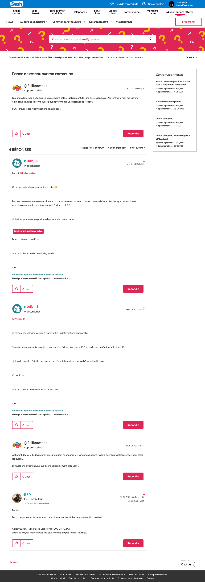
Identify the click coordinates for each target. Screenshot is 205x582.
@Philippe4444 (28, 173)
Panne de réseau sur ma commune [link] (125, 57)
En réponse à (38, 503)
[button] (16, 133)
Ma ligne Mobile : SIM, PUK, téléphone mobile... (79, 57)
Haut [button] (15, 562)
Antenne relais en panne (168, 101)
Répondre (133, 133)
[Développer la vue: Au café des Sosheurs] (47, 22)
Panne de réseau (164, 118)
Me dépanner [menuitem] (124, 21)
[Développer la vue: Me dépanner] (134, 22)
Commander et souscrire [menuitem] (67, 21)
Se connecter (188, 21)
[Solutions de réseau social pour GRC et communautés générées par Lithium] (188, 563)
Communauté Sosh (19, 57)
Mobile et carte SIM (42, 57)
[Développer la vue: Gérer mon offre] (110, 22)
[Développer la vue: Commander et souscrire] (83, 22)
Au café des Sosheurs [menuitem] (32, 21)
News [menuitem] (9, 21)
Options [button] (190, 57)
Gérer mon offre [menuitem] (98, 21)
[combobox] (102, 39)
